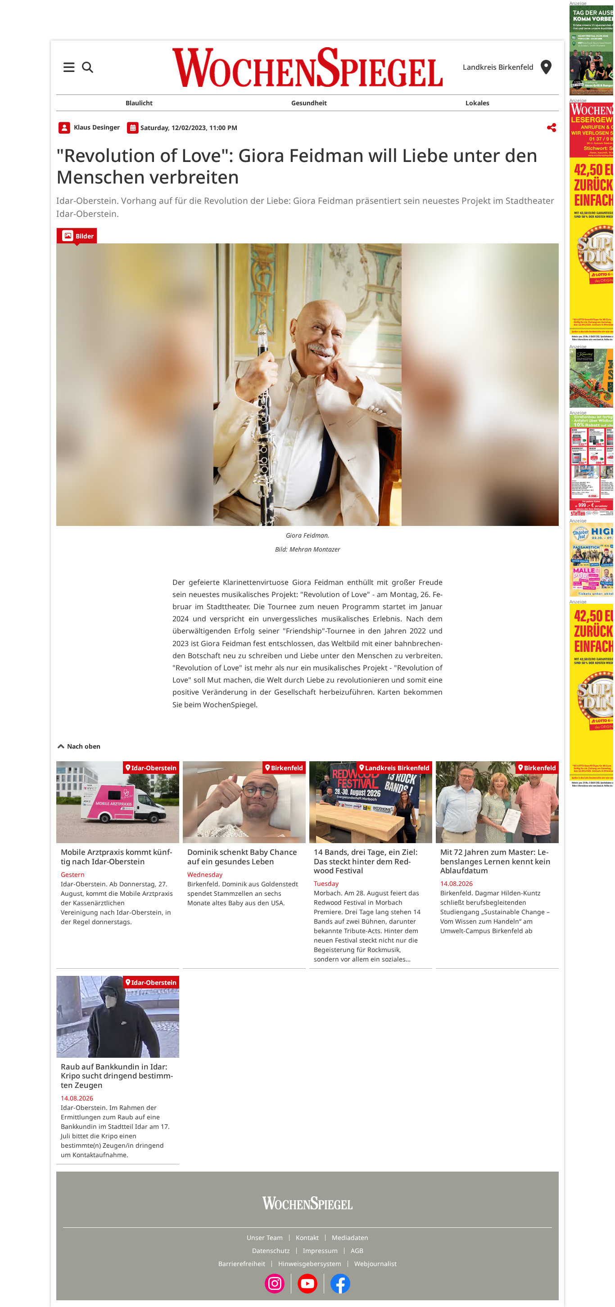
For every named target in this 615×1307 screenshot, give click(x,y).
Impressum (320, 1250)
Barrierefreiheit (241, 1263)
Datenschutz (271, 1250)
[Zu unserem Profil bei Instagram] (275, 1283)
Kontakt (307, 1237)
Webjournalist (375, 1263)
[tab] (76, 235)
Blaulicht (139, 103)
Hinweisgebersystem (309, 1263)
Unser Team (265, 1237)
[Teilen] (551, 128)
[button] (69, 67)
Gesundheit (309, 103)
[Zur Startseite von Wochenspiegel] (307, 67)
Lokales (477, 103)
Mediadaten (350, 1237)
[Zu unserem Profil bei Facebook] (340, 1283)
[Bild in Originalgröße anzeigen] (307, 384)
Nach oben (82, 746)
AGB (357, 1250)
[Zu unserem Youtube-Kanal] (307, 1283)
